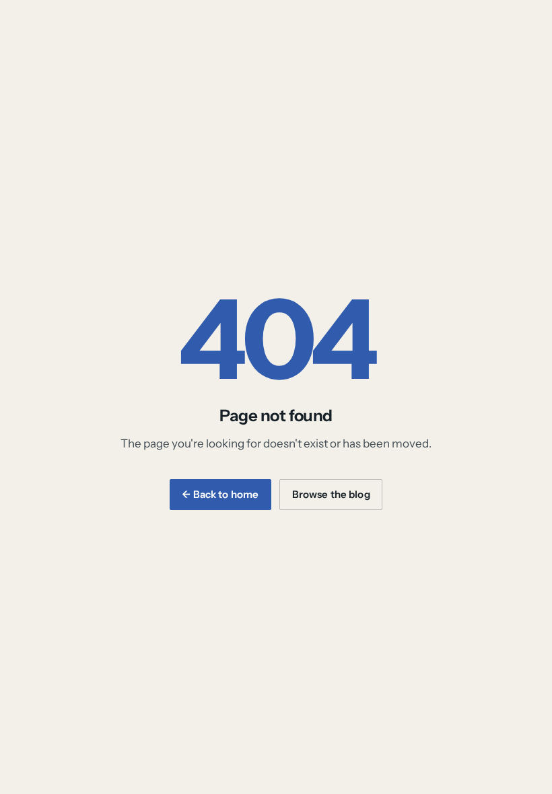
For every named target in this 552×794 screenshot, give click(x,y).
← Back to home (220, 494)
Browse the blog (331, 494)
